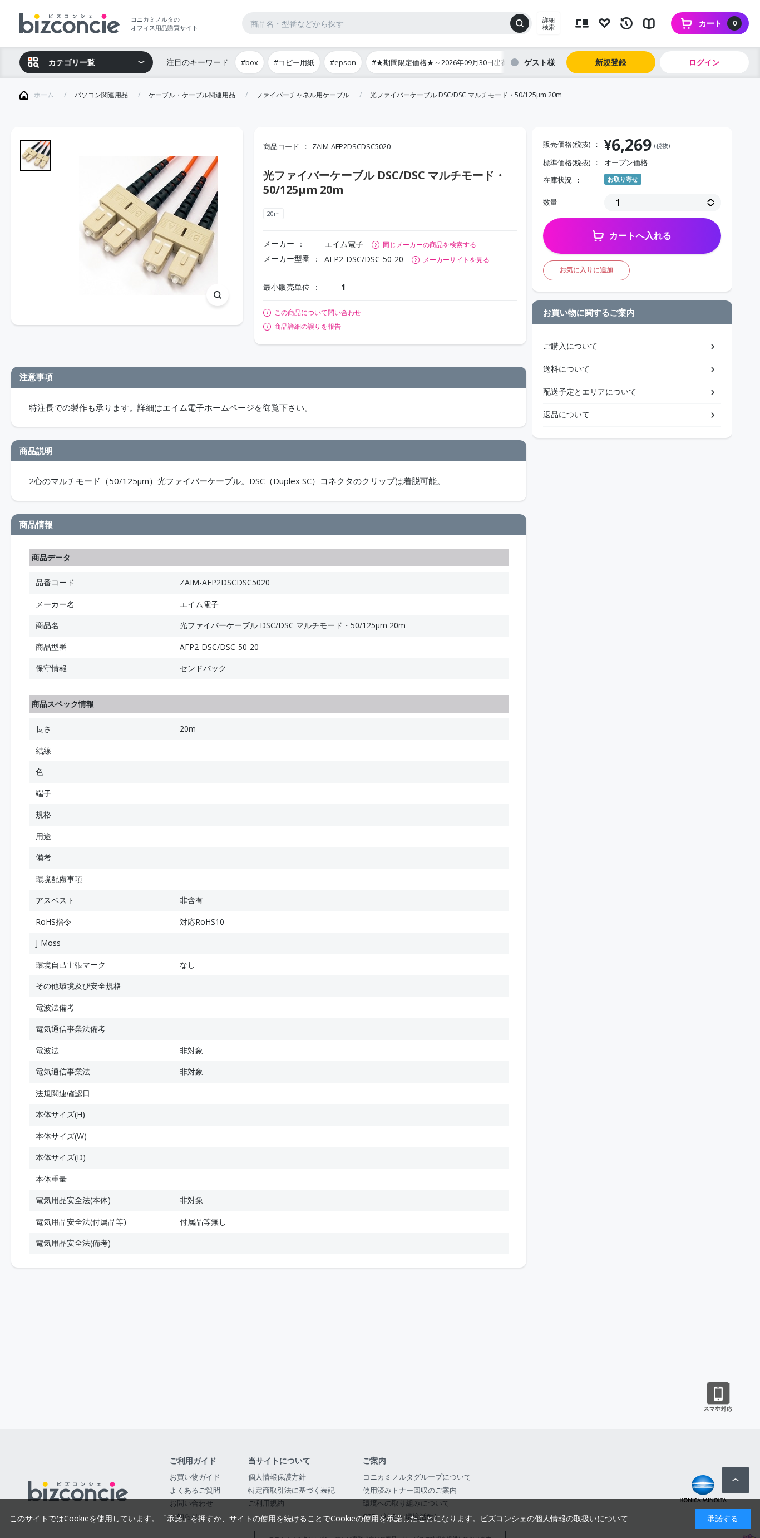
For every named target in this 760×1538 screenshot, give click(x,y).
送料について (566, 368)
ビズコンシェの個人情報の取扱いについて (554, 1518)
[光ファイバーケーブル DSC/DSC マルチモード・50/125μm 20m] (148, 226)
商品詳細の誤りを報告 (307, 326)
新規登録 (610, 62)
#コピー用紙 (294, 62)
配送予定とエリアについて (589, 391)
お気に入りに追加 (586, 269)
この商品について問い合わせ (317, 312)
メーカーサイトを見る (456, 259)
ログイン (704, 62)
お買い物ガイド (195, 1477)
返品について (566, 414)
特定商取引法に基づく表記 (291, 1490)
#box (249, 62)
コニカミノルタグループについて (417, 1477)
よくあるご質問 (195, 1490)
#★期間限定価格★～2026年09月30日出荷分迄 (447, 62)
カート (718, 23)
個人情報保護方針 (277, 1477)
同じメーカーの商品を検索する (429, 244)
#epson (343, 62)
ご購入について (570, 346)
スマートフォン (718, 1397)
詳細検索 (548, 23)
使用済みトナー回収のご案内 (410, 1490)
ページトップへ (735, 1480)
